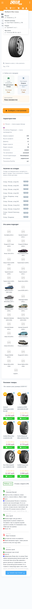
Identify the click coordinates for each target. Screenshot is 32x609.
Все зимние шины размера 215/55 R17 (15, 386)
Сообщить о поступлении (17, 110)
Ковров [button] (13, 8)
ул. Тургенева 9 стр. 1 (23, 86)
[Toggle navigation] (2, 2)
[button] (6, 8)
